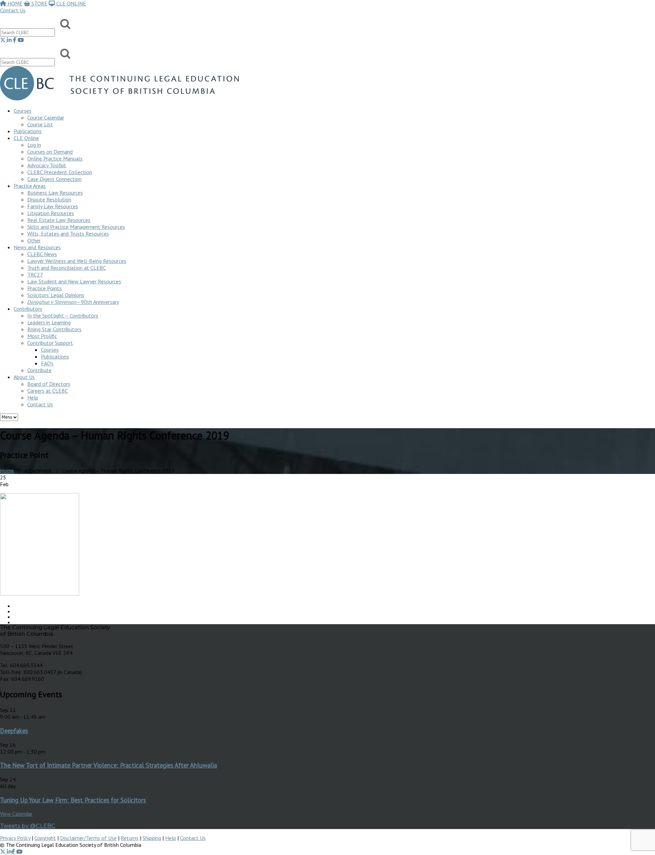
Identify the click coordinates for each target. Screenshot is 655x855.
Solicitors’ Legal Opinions (55, 295)
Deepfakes (14, 731)
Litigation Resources (50, 213)
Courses (22, 110)
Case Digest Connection (54, 179)
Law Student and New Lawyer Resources (74, 281)
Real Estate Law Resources (58, 219)
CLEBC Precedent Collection (59, 172)
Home (7, 470)
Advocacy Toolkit (46, 165)
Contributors (28, 308)
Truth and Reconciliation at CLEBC (66, 267)
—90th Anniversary (73, 301)
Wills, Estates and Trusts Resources (68, 233)
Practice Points (44, 288)
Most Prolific (42, 336)
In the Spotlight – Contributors (62, 315)
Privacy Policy (15, 838)
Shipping (152, 838)
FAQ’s (47, 363)
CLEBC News (42, 254)
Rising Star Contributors (54, 329)
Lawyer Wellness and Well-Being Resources (76, 260)
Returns (130, 838)
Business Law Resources (55, 192)
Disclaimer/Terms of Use (88, 838)
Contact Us (13, 10)
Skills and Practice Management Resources (76, 226)
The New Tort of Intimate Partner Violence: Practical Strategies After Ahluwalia (108, 765)
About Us (24, 377)
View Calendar (16, 813)
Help (32, 397)
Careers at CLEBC (47, 390)
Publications (55, 356)
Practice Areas (30, 185)
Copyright (45, 838)
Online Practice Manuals (55, 158)
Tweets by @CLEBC (27, 826)
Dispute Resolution (49, 199)
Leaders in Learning (49, 322)
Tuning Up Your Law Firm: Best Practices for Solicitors (73, 800)
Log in (34, 144)
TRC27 (35, 274)
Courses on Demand (50, 151)
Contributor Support (50, 342)
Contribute (39, 370)
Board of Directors (48, 383)
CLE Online (26, 138)
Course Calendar (45, 117)
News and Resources (37, 247)
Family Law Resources (52, 206)
